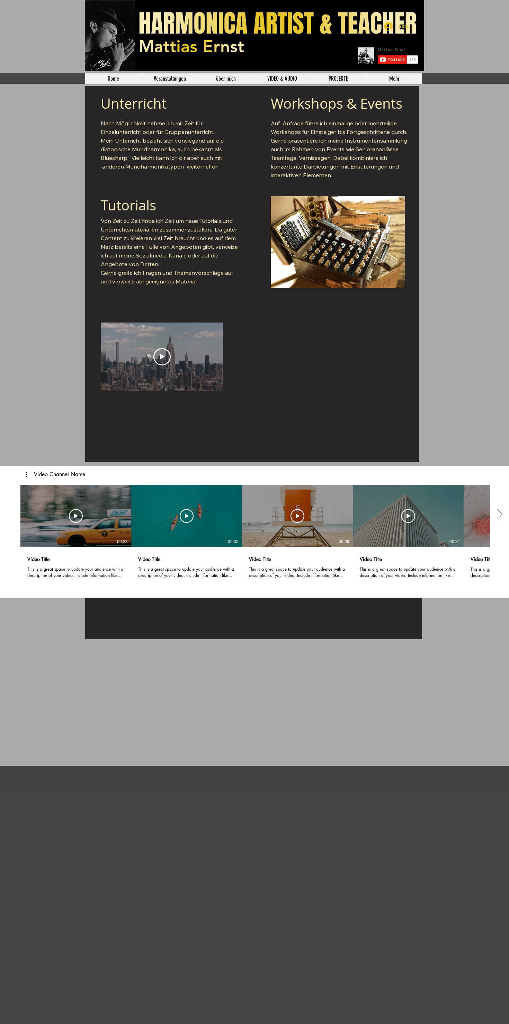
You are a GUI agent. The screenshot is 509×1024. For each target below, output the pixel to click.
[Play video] (162, 356)
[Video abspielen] (76, 516)
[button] (55, 474)
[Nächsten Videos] (499, 514)
